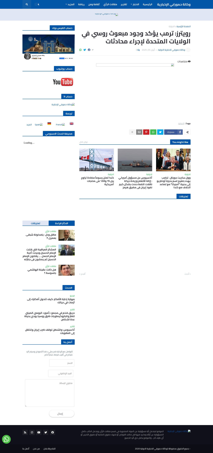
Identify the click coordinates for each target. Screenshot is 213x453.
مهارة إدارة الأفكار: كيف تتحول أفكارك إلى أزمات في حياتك (51, 301)
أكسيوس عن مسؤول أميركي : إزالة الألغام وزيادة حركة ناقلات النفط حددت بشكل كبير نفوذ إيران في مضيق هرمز (135, 182)
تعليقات (35, 223)
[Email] (139, 132)
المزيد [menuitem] (71, 4)
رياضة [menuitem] (81, 4)
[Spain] (38, 125)
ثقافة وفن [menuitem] (94, 4)
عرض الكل (83, 142)
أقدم (83, 274)
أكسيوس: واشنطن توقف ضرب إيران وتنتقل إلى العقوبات (50, 331)
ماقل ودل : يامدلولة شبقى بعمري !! (41, 236)
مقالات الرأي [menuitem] (110, 4)
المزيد (29, 125)
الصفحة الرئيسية (184, 26)
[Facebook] (89, 49)
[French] (59, 125)
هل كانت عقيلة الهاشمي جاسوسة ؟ (41, 271)
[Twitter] (84, 49)
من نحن (36, 449)
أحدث (186, 274)
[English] (71, 125)
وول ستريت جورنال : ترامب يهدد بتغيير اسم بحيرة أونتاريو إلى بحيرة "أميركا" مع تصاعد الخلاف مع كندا (174, 182)
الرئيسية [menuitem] (147, 4)
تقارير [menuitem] (124, 4)
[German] (48, 125)
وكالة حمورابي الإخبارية (174, 4)
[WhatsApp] (80, 49)
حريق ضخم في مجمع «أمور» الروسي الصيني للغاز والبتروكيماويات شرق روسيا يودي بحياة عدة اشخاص (49, 316)
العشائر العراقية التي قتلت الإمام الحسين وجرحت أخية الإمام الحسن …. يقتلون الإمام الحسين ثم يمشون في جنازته (39, 254)
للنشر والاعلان (50, 449)
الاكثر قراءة (61, 223)
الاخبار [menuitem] (136, 4)
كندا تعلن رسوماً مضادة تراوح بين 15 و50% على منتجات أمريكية (97, 181)
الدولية (172, 26)
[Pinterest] (146, 132)
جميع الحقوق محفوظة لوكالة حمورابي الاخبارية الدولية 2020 (162, 449)
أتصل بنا (25, 449)
